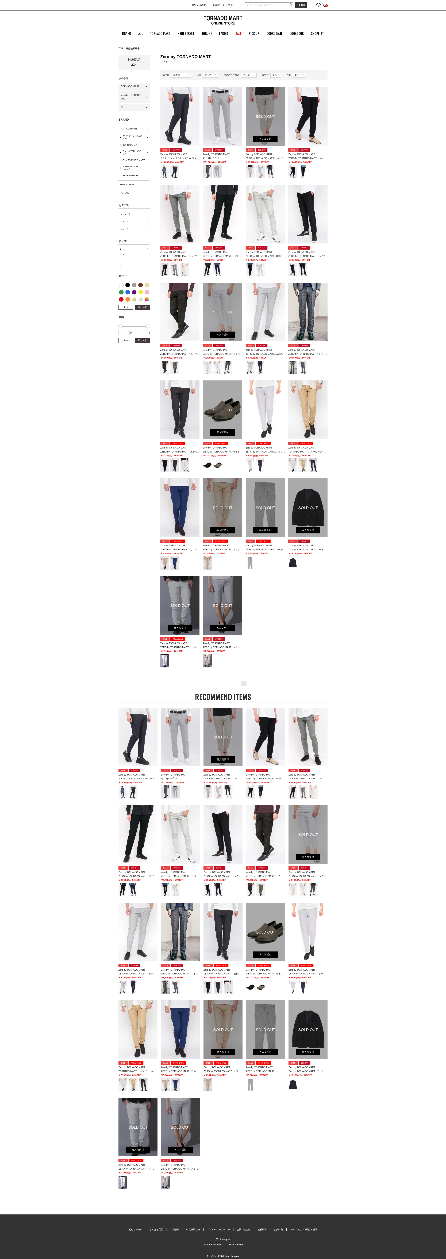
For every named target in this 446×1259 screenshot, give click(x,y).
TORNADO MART (130, 86)
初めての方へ (135, 1229)
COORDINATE (275, 33)
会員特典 (278, 1229)
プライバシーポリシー (218, 1229)
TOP (120, 48)
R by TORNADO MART (134, 160)
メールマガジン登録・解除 (303, 1229)
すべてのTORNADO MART (132, 137)
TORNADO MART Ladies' (131, 168)
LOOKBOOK (297, 33)
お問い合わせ (244, 1229)
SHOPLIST (317, 33)
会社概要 (262, 1229)
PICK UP (254, 33)
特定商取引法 (193, 1229)
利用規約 (174, 1229)
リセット (125, 307)
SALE (238, 33)
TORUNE (124, 193)
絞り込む (142, 307)
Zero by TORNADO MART (131, 97)
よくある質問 (156, 1229)
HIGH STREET (127, 184)
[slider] (120, 326)
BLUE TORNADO (131, 175)
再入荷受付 (265, 139)
